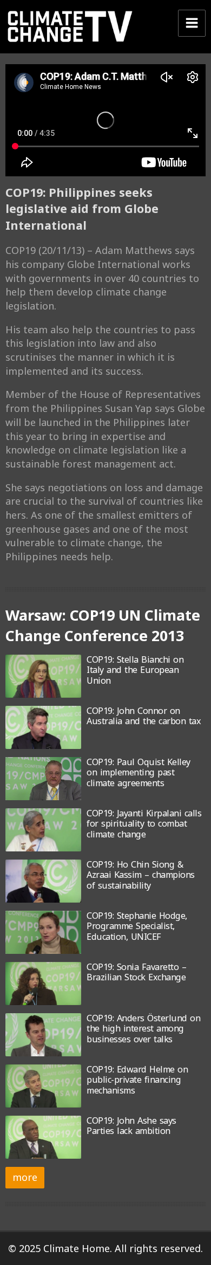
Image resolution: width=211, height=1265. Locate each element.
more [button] (24, 1177)
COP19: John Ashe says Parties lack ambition (131, 1126)
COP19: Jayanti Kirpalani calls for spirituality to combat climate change (144, 823)
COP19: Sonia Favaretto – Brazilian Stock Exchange (136, 972)
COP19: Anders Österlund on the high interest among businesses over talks (143, 1028)
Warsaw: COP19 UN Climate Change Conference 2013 (102, 625)
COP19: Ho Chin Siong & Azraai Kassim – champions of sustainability (141, 874)
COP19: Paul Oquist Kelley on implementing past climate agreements (138, 772)
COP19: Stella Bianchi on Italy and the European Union (135, 670)
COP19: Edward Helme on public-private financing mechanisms (137, 1079)
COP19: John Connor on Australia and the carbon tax (144, 716)
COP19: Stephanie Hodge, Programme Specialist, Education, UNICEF (137, 926)
